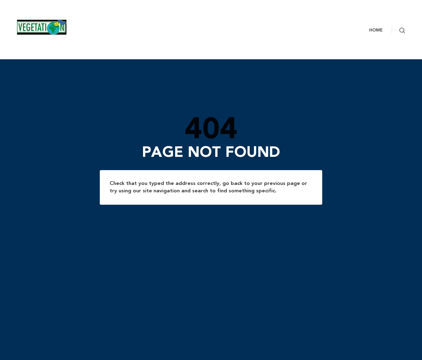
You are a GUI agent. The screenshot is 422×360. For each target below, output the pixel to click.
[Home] (56, 27)
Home (376, 30)
